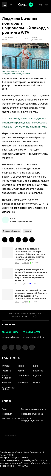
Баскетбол (38, 371)
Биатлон (6, 382)
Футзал (37, 375)
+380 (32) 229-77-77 (20, 457)
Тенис (21, 366)
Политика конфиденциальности (32, 419)
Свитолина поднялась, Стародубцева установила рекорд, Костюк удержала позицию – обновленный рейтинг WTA (24, 122)
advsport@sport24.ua (33, 336)
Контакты (8, 324)
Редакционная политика (33, 409)
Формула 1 (7, 371)
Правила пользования (32, 414)
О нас (5, 409)
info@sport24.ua (10, 336)
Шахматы (38, 382)
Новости (27, 231)
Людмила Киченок (11, 231)
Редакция (7, 414)
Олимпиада (24, 375)
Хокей (21, 371)
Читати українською (36, 39)
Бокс (35, 366)
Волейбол (23, 382)
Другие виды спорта (8, 388)
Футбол (6, 366)
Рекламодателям (11, 418)
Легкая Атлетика (7, 376)
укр (40, 5)
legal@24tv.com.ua (37, 460)
